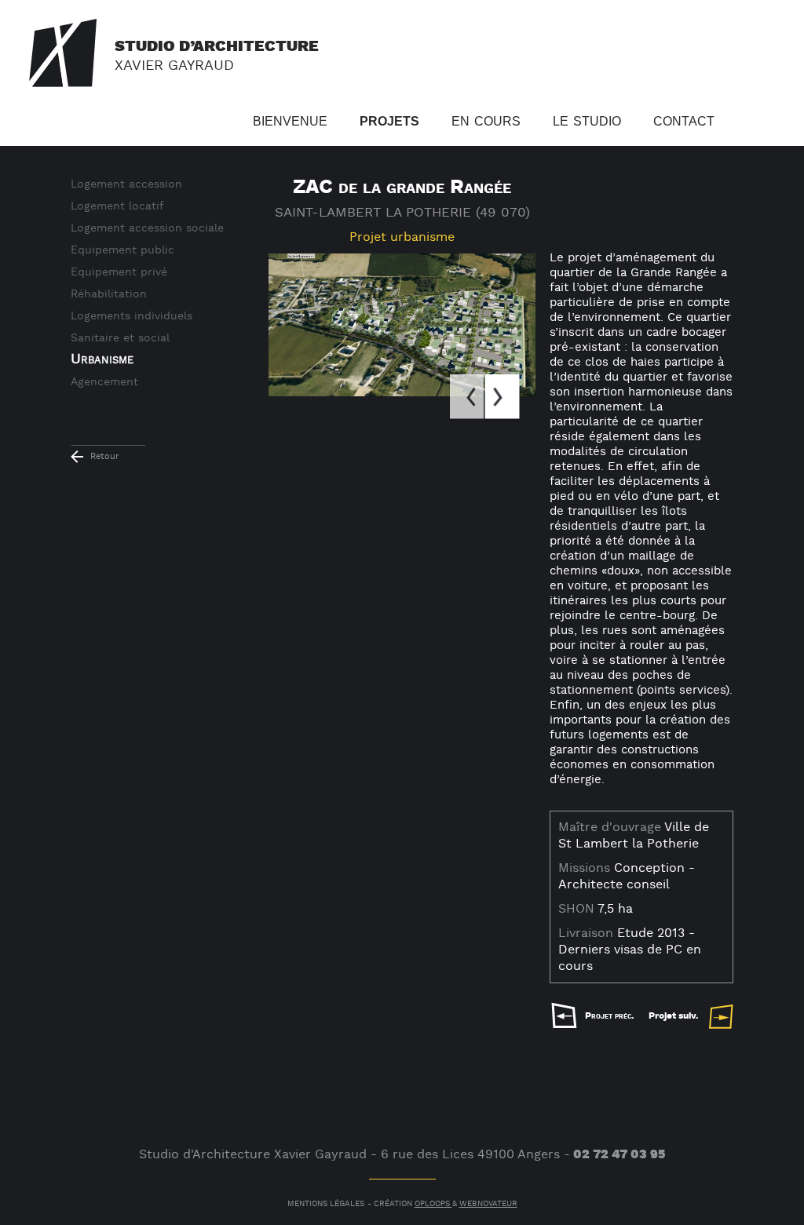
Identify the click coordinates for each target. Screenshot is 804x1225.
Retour (104, 456)
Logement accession (126, 184)
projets (389, 119)
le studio (587, 119)
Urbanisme (102, 359)
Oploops (433, 1204)
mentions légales (325, 1204)
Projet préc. (609, 1016)
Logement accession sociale (147, 228)
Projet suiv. (673, 1016)
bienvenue (290, 119)
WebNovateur (488, 1204)
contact (683, 119)
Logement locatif (117, 206)
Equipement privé (119, 272)
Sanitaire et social (120, 338)
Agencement (104, 382)
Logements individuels (131, 316)
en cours (486, 119)
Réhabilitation (109, 294)
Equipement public (122, 250)
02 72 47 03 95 (619, 1155)
